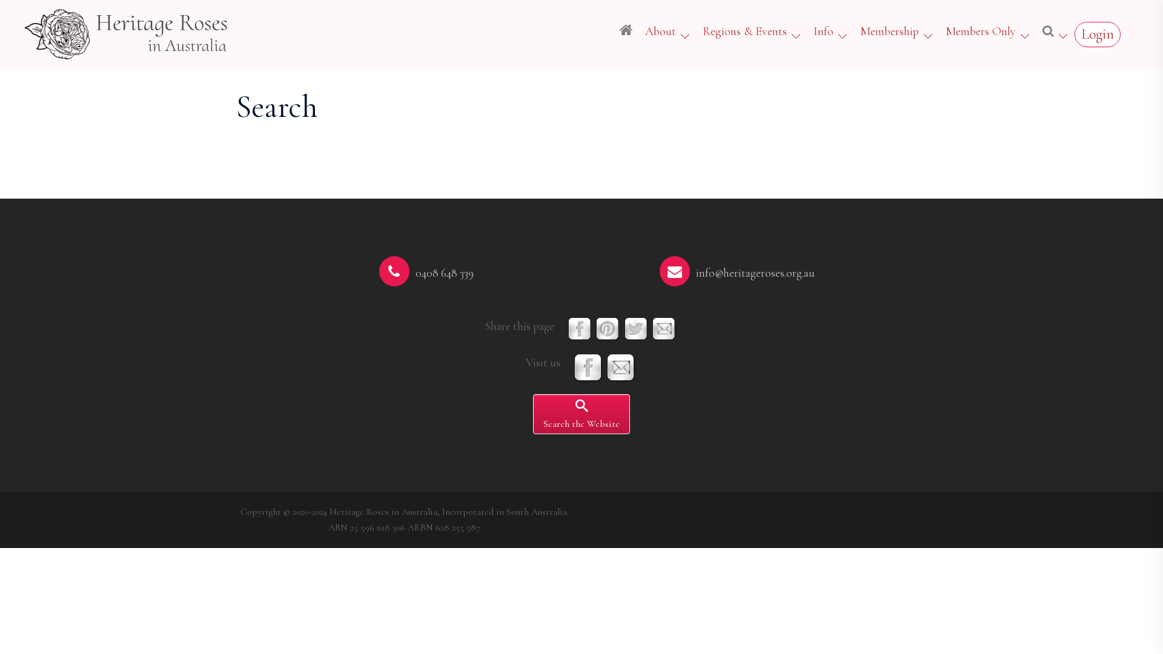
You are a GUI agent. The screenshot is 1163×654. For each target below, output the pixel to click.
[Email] (620, 366)
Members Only (981, 31)
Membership (889, 31)
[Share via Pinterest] (607, 328)
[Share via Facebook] (580, 328)
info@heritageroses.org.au (755, 273)
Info (823, 31)
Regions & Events (745, 31)
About (660, 31)
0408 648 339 (445, 273)
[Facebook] (588, 366)
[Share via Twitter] (636, 328)
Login (1097, 34)
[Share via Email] (664, 328)
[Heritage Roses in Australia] (127, 32)
